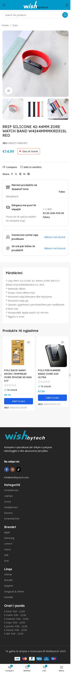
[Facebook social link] (12, 174)
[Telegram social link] (28, 174)
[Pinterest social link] (20, 174)
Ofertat (8, 574)
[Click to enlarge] (8, 90)
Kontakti (8, 597)
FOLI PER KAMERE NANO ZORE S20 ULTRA (49, 374)
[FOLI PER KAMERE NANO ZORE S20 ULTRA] (52, 352)
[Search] (65, 15)
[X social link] (16, 174)
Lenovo (8, 543)
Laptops (8, 495)
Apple (7, 532)
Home (5, 25)
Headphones (11, 507)
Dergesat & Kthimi (14, 591)
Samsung (9, 537)
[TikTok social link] (18, 469)
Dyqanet (8, 585)
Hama (7, 549)
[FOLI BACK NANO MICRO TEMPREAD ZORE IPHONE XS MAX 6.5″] (18, 352)
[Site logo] (35, 4)
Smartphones (11, 490)
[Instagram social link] (12, 469)
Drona (7, 501)
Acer (6, 560)
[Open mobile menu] (4, 5)
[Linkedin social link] (24, 174)
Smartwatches (11, 518)
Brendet (8, 580)
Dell (6, 555)
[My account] (67, 5)
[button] (5, 63)
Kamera (8, 512)
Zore (15, 25)
